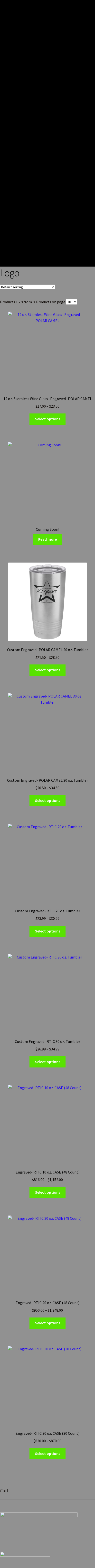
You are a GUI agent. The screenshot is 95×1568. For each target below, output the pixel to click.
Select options (47, 418)
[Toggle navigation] (88, 133)
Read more (47, 539)
